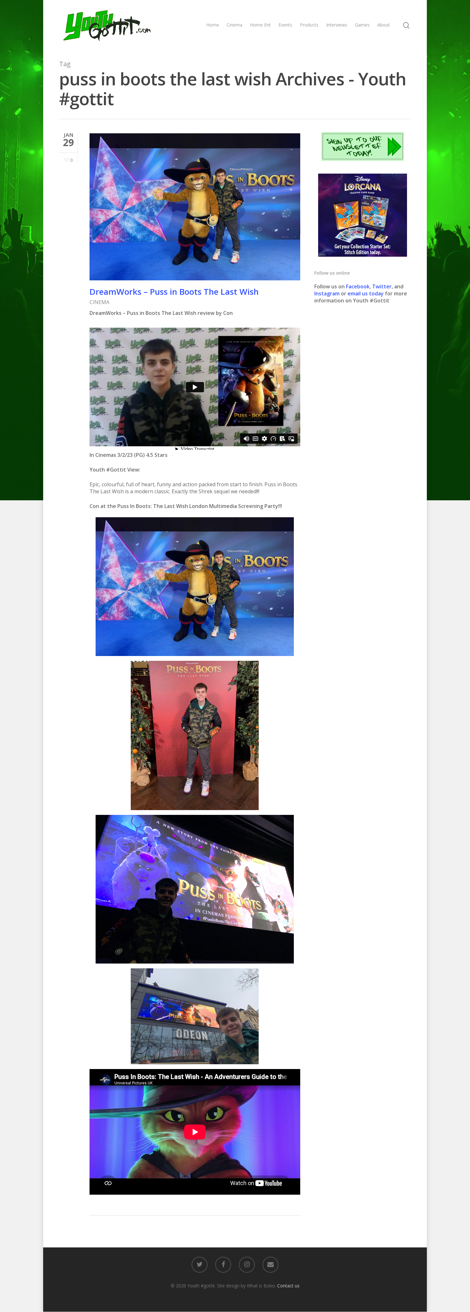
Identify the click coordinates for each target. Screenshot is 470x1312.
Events (285, 25)
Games (362, 25)
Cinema (234, 25)
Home (212, 25)
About (383, 25)
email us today (366, 293)
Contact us (288, 1286)
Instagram (327, 293)
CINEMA (99, 302)
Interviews (336, 25)
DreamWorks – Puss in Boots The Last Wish (174, 291)
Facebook (358, 286)
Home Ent (260, 25)
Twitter (382, 286)
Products (309, 25)
